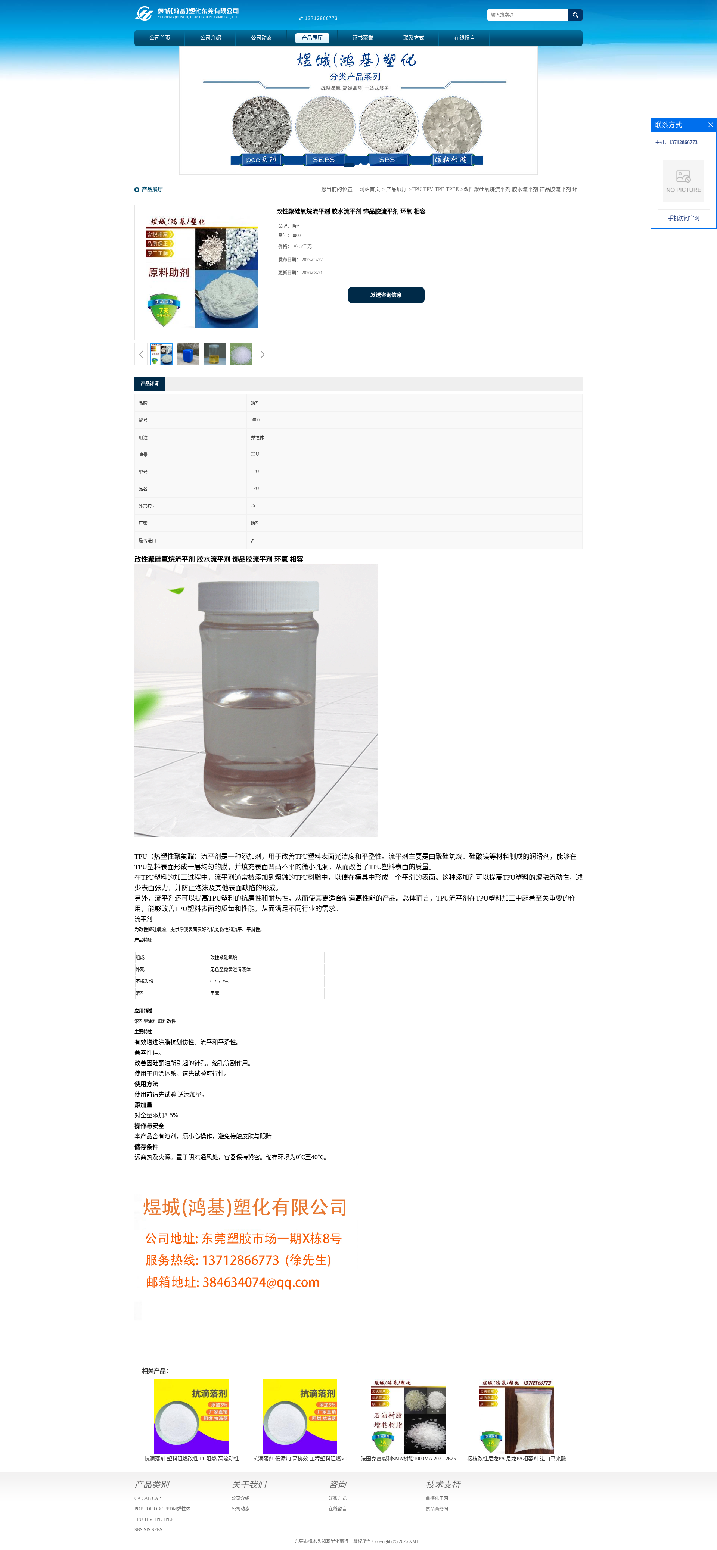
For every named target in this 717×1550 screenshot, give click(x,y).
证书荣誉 (363, 38)
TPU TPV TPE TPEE (435, 189)
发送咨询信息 (386, 295)
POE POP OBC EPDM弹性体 (162, 1509)
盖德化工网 (437, 1498)
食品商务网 (437, 1509)
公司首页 (159, 38)
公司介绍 (210, 38)
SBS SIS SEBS (148, 1529)
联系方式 (413, 38)
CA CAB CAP (147, 1498)
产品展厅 (312, 38)
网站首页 (369, 189)
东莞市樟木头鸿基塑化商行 (321, 1541)
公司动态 (261, 38)
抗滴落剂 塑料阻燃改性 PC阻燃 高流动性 (192, 1459)
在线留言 (464, 38)
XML (414, 1541)
